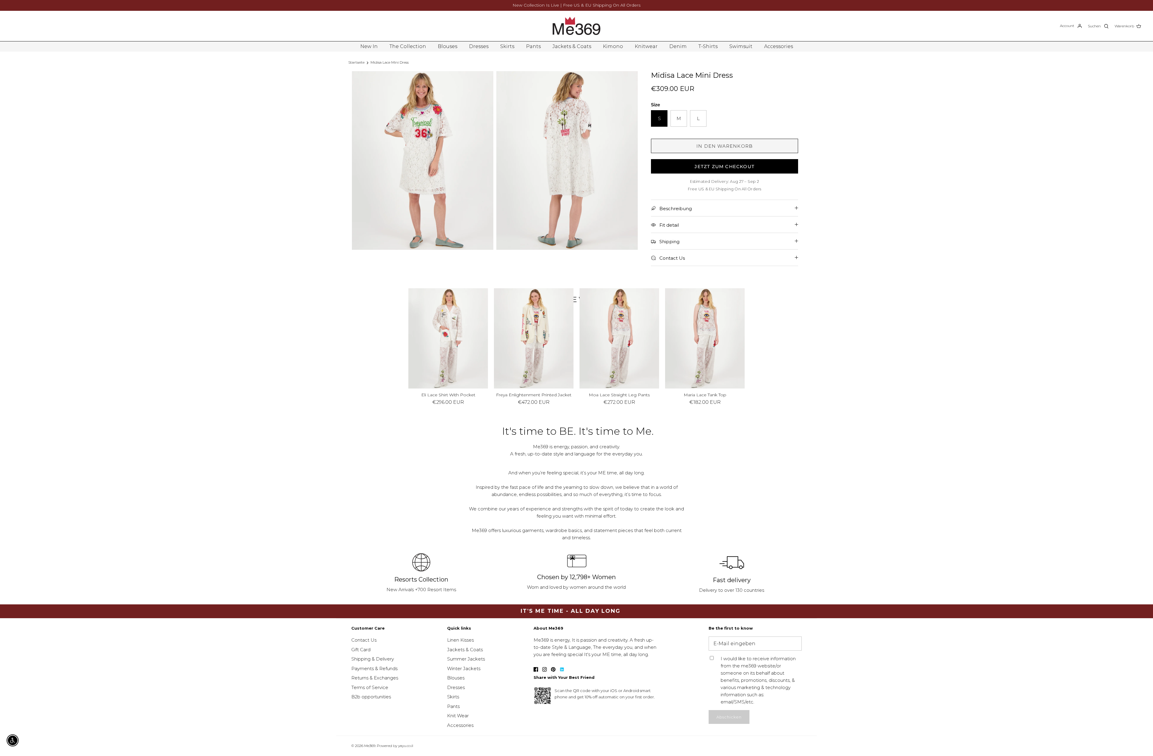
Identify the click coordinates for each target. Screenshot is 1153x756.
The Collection (407, 46)
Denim (678, 46)
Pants (533, 46)
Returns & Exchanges (374, 678)
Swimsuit (740, 46)
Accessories (778, 46)
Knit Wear (458, 715)
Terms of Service (369, 687)
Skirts (507, 46)
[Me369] (576, 26)
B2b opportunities (371, 697)
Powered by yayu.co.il (395, 745)
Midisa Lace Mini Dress (390, 62)
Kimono (613, 46)
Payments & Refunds (374, 668)
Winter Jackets (463, 668)
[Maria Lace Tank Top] (705, 338)
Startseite (356, 62)
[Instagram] (544, 669)
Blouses (447, 46)
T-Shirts (708, 46)
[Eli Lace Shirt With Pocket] (448, 338)
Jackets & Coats (571, 46)
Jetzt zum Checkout (725, 166)
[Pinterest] (553, 669)
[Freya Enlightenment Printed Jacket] (533, 338)
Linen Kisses (460, 640)
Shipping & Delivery (372, 659)
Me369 (369, 745)
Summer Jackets (466, 659)
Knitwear (646, 46)
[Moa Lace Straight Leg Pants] (619, 338)
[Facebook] (536, 669)
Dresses (479, 46)
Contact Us (364, 640)
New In (369, 46)
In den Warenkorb (724, 146)
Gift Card (361, 649)
